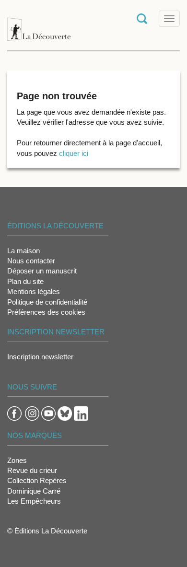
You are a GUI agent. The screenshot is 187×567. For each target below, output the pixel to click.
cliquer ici (73, 153)
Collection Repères (37, 480)
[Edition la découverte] (38, 24)
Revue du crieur (32, 470)
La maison (23, 251)
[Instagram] (32, 413)
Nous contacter (31, 261)
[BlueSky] (65, 413)
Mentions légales (33, 291)
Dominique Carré (33, 491)
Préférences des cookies (46, 312)
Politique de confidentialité (47, 302)
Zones (17, 460)
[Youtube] (48, 413)
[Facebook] (14, 413)
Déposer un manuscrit (42, 271)
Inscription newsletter (40, 357)
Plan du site (25, 281)
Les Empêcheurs (34, 501)
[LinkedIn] (81, 413)
